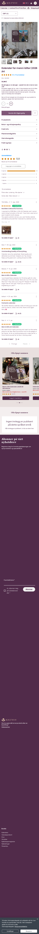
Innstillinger (10, 931)
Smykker (4, 839)
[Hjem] (2, 18)
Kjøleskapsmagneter (8, 841)
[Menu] (35, 3)
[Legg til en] (11, 104)
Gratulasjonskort (7, 835)
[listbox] (10, 13)
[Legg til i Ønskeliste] (35, 113)
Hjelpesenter (6, 727)
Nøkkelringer (6, 844)
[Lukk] (36, 920)
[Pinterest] (7, 149)
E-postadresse (9, 580)
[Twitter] (9, 149)
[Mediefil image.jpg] (6, 230)
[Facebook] (5, 149)
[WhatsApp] (2, 149)
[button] (31, 3)
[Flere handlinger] (36, 202)
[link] (13, 75)
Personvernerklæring (21, 926)
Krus (3, 837)
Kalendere (5, 832)
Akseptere (29, 931)
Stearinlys (5, 846)
